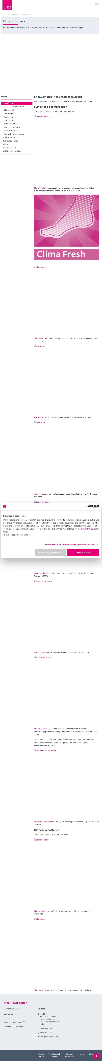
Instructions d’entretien (14, 134)
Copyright (80, 1054)
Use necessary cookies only (50, 552)
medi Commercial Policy (13, 1022)
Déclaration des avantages (94, 1055)
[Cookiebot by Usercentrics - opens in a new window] (88, 507)
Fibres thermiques (12, 127)
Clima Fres (38, 338)
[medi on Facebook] (4, 1054)
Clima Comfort (10, 110)
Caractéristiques (9, 103)
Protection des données (53, 1055)
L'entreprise (8, 1014)
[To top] (97, 1056)
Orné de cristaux (9, 137)
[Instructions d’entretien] (66, 781)
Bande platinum (11, 123)
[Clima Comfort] (66, 148)
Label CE (6, 144)
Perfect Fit (8, 117)
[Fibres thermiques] (66, 612)
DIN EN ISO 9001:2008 (12, 151)
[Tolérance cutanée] (66, 688)
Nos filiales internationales (14, 1018)
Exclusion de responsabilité (70, 1055)
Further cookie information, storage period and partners (69, 544)
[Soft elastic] (66, 377)
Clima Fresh (9, 113)
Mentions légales (41, 1055)
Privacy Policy (86, 529)
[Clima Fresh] (66, 227)
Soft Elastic (9, 120)
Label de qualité (9, 147)
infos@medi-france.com (49, 1037)
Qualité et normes (10, 141)
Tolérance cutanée (12, 130)
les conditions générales (13, 1027)
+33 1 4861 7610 (46, 1029)
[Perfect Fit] (66, 454)
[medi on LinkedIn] (16, 1054)
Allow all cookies (83, 552)
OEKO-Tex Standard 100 (14, 106)
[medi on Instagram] (10, 1054)
